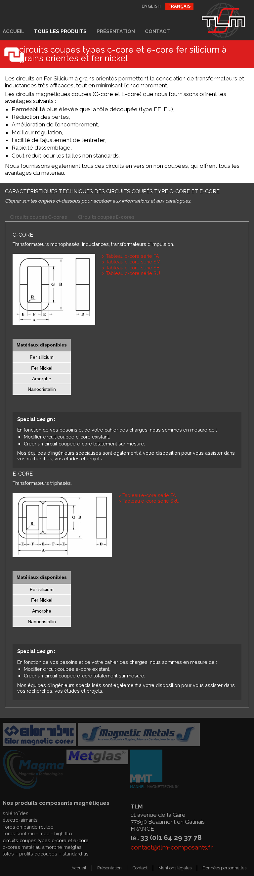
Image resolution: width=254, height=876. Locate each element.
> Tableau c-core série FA (130, 256)
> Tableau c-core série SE (130, 267)
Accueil (13, 31)
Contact (157, 31)
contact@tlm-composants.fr (172, 847)
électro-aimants (20, 820)
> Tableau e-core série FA (147, 495)
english (151, 6)
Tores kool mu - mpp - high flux (37, 833)
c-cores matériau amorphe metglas (42, 847)
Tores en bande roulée (28, 827)
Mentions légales (174, 867)
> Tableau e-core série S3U (149, 501)
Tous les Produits (60, 31)
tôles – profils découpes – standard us (46, 853)
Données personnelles (224, 867)
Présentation (116, 31)
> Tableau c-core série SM (131, 261)
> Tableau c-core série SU (131, 273)
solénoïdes (15, 813)
